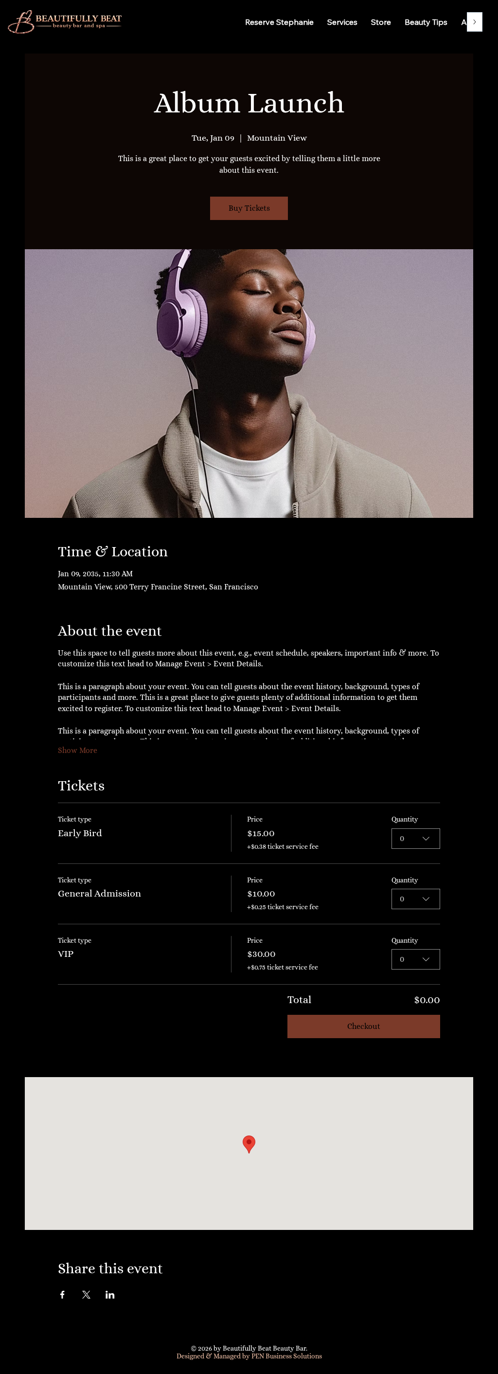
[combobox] (415, 838)
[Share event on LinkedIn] (110, 1295)
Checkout (363, 1026)
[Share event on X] (86, 1295)
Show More (77, 750)
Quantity (404, 819)
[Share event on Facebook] (62, 1295)
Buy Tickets (249, 208)
